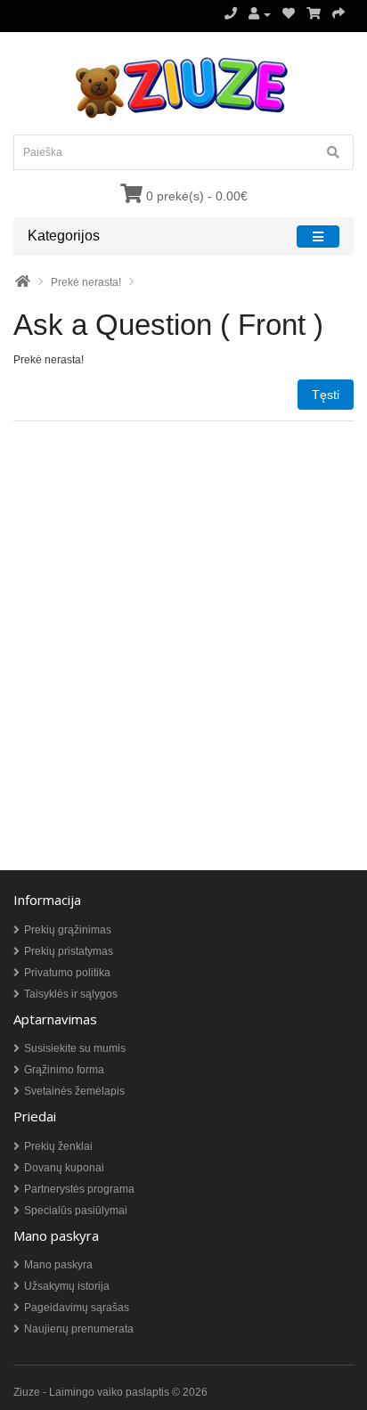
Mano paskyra (58, 1265)
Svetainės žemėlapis (74, 1091)
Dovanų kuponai (64, 1167)
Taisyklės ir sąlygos (71, 994)
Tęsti (325, 394)
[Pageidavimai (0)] (288, 14)
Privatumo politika (67, 972)
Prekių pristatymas (68, 951)
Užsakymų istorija (67, 1286)
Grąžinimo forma (64, 1070)
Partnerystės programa (79, 1189)
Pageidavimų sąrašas (76, 1307)
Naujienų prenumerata (79, 1329)
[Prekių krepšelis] (313, 14)
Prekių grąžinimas (67, 930)
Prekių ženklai (58, 1146)
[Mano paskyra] (260, 14)
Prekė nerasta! (86, 282)
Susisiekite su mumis (75, 1048)
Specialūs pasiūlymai (75, 1210)
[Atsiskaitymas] (338, 14)
